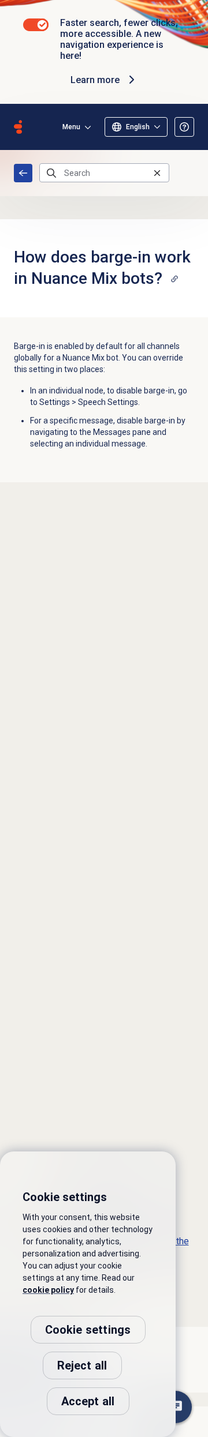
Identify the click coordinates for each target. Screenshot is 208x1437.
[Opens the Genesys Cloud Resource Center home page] (18, 127)
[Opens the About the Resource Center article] (184, 127)
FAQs (23, 173)
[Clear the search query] (157, 173)
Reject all (82, 1365)
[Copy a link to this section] (174, 279)
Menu (71, 127)
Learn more (95, 79)
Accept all (88, 1401)
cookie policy (48, 1290)
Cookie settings (88, 1330)
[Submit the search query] (51, 173)
